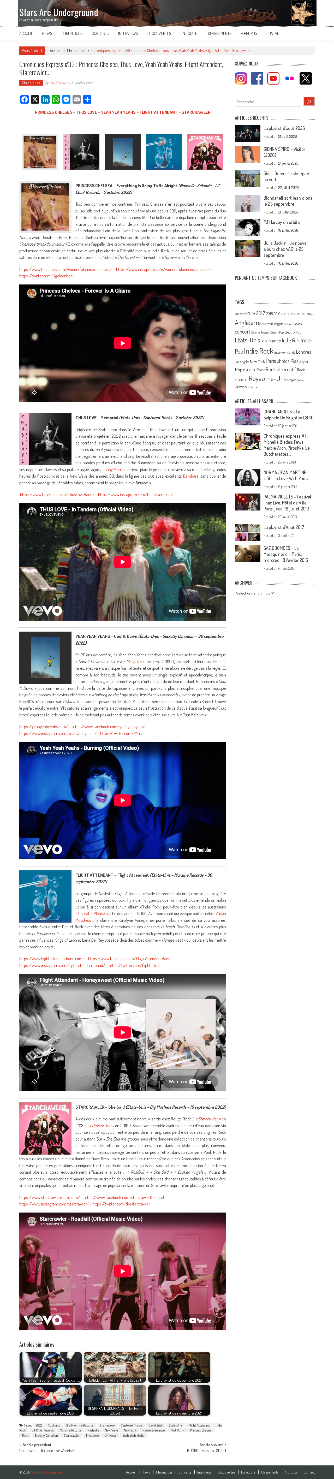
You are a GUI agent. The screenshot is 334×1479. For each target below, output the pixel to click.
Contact (273, 33)
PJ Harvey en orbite (282, 222)
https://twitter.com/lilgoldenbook (47, 275)
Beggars (278, 324)
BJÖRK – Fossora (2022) (206, 1451)
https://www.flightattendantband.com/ (52, 958)
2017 (260, 313)
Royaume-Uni (267, 378)
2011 (237, 314)
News (47, 33)
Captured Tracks (131, 1425)
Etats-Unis (175, 1425)
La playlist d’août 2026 (284, 128)
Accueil (26, 33)
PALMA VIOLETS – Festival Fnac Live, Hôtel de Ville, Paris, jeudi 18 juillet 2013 (287, 503)
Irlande (291, 352)
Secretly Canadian (46, 1435)
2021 (290, 314)
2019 (277, 313)
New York (130, 1430)
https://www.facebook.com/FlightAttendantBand (129, 958)
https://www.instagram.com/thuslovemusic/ (135, 494)
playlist (303, 362)
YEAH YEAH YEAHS (118, 112)
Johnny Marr (110, 469)
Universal (111, 1435)
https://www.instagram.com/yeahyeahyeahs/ (58, 733)
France (274, 340)
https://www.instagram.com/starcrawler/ (54, 1204)
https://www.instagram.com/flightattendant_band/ (62, 965)
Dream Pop (277, 332)
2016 (250, 313)
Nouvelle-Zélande (153, 1430)
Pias (294, 360)
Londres (303, 351)
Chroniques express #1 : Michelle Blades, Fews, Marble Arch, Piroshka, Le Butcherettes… (287, 445)
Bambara (191, 476)
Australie (267, 324)
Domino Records (260, 332)
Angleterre (248, 322)
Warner (254, 387)
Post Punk (177, 1430)
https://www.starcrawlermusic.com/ (49, 1197)
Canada (297, 324)
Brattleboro (107, 1425)
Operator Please (91, 913)
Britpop (288, 324)
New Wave (111, 1430)
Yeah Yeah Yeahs (133, 1435)
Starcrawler (72, 1435)
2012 (243, 314)
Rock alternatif (281, 369)
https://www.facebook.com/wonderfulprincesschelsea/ (65, 269)
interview (280, 352)
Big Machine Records (79, 1425)
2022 (39, 1425)
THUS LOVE (86, 112)
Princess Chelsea (200, 1430)
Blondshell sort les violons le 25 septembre (288, 201)
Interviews (128, 33)
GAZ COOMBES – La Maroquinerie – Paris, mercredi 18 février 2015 (286, 554)
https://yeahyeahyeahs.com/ (43, 726)
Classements (219, 33)
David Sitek (155, 1425)
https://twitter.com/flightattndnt (136, 965)
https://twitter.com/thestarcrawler (121, 1204)
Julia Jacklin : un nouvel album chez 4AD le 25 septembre (286, 249)
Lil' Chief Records (43, 1430)
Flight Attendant (199, 1425)
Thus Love (92, 1435)
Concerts (100, 33)
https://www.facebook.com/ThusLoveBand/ (57, 494)
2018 (269, 313)
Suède (300, 380)
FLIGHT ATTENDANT (159, 112)
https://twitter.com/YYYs (121, 733)
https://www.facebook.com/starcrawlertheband (124, 1197)
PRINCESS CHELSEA (53, 112)
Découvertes (159, 33)
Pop (238, 369)
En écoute (190, 33)
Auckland (54, 1425)
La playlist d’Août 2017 (284, 527)
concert (242, 331)
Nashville (93, 1430)
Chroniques (72, 33)
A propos (249, 33)
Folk (264, 340)
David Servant (58, 83)
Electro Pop (293, 332)
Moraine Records (70, 1430)
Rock (25, 1435)
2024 (310, 314)
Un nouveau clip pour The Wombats (47, 1451)
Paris (271, 360)
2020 (284, 314)
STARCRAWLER (196, 112)
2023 (303, 314)
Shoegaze (290, 380)
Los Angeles (242, 362)
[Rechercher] (309, 101)
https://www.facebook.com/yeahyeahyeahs (109, 726)
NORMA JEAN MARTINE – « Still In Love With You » (286, 475)
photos (283, 361)
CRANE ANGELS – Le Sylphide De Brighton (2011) (289, 414)
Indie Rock (258, 350)
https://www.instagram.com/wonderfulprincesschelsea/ (163, 269)
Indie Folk (291, 340)
